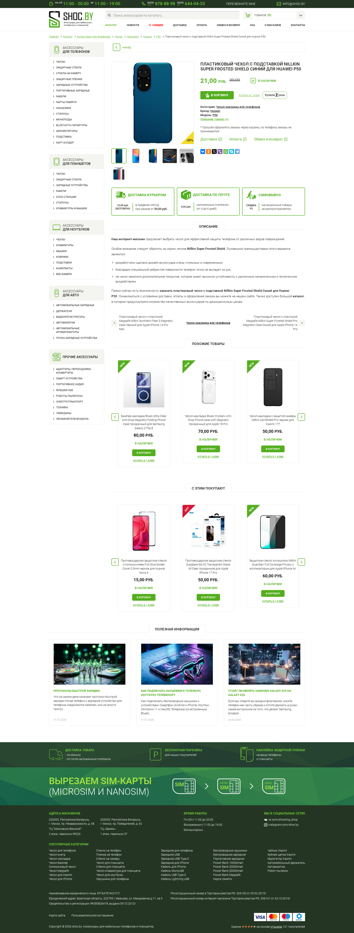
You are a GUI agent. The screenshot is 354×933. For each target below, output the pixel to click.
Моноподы (64, 119)
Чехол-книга (57, 854)
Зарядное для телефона (177, 850)
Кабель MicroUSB (172, 870)
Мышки (61, 251)
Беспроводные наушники (230, 850)
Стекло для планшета (110, 866)
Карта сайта (57, 915)
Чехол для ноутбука (109, 874)
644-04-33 (191, 3)
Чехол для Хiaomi (60, 874)
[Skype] (231, 151)
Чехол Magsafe (59, 870)
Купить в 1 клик (249, 95)
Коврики (62, 256)
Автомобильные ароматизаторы (67, 330)
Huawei (215, 111)
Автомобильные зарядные (75, 305)
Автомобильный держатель (286, 862)
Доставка (180, 25)
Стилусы (62, 113)
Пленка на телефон (109, 854)
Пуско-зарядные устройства (76, 337)
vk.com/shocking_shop (283, 819)
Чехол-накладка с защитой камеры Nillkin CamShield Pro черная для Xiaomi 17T (272, 420)
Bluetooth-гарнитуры (71, 125)
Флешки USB (64, 390)
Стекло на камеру (108, 858)
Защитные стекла (69, 67)
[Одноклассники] (208, 151)
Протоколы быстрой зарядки (76, 690)
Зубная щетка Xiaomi (281, 854)
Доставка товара (79, 750)
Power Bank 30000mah (228, 870)
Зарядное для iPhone (175, 862)
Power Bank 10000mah (228, 862)
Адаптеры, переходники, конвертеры (73, 371)
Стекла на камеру (68, 73)
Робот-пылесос (278, 870)
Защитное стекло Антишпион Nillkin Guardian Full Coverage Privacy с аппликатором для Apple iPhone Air (272, 564)
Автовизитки (65, 322)
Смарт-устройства (69, 378)
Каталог (111, 25)
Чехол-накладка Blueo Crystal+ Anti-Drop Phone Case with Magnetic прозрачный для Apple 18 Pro (208, 420)
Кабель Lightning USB (175, 879)
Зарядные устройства (72, 84)
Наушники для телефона (112, 879)
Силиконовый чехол (62, 866)
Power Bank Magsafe (227, 874)
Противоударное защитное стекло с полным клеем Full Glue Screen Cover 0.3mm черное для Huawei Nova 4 (144, 566)
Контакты (298, 25)
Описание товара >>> (214, 119)
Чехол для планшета (110, 862)
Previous (115, 417)
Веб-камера (64, 274)
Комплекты (64, 268)
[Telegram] (237, 151)
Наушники (63, 108)
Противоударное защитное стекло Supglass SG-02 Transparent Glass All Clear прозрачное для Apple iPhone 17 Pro (208, 566)
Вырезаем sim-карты (100, 781)
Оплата (201, 25)
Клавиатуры (64, 245)
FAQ (252, 25)
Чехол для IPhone (60, 879)
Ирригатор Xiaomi (280, 858)
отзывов (276, 926)
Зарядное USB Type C (175, 858)
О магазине (273, 25)
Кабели (61, 96)
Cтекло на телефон (108, 850)
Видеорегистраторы (70, 316)
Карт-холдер (65, 142)
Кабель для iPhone (173, 866)
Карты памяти (66, 102)
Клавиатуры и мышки (71, 208)
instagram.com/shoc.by (283, 824)
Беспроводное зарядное (229, 854)
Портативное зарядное (228, 858)
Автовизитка (276, 866)
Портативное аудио (70, 384)
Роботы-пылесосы (69, 395)
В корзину (219, 95)
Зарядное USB (170, 854)
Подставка (63, 136)
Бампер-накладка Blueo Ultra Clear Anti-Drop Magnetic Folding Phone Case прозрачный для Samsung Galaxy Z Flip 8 (144, 422)
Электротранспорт (69, 401)
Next (301, 417)
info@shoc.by (294, 4)
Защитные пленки (69, 79)
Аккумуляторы (66, 130)
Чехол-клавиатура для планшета (118, 870)
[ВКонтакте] (202, 151)
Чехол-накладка (59, 858)
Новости (133, 25)
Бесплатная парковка (183, 750)
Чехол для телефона (62, 850)
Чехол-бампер (58, 862)
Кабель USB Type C (173, 874)
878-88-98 (161, 3)
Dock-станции (66, 196)
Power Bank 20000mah (228, 866)
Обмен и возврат (228, 25)
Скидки (157, 25)
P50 (215, 115)
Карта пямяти (222, 879)
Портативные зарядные (73, 90)
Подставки (64, 262)
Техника (62, 407)
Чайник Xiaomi (277, 850)
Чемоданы (63, 413)
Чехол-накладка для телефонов (238, 107)
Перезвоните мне (240, 4)
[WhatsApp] (225, 151)
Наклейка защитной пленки (280, 750)
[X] (214, 151)
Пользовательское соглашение (92, 915)
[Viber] (220, 151)
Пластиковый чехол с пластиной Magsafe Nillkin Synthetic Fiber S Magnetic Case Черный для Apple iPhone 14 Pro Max (146, 323)
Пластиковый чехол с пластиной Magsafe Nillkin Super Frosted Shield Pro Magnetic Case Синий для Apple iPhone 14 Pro (270, 323)
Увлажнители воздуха (72, 418)
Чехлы (60, 61)
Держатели (64, 311)
